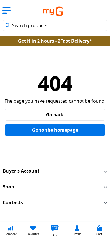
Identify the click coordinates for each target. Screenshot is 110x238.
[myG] (49, 11)
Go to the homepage (55, 130)
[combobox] (55, 25)
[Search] (8, 25)
